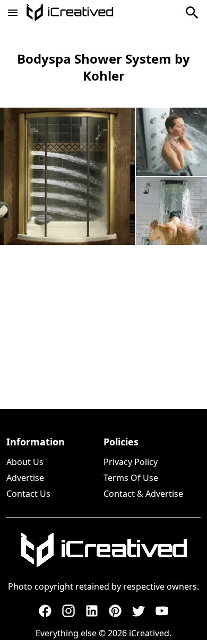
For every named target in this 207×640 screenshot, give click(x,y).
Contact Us (28, 493)
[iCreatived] (103, 550)
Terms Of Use (131, 478)
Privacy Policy (131, 462)
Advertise (25, 478)
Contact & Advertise (143, 493)
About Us (25, 462)
